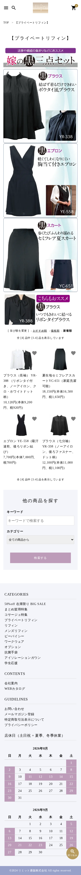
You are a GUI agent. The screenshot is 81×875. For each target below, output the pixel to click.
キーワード (15, 512)
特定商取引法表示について (24, 719)
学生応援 (11, 663)
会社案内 (11, 683)
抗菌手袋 (11, 652)
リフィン (11, 625)
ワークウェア (14, 641)
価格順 (55, 330)
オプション (12, 647)
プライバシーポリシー (21, 725)
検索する (40, 558)
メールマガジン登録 (19, 714)
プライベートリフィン (21, 620)
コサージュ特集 (16, 614)
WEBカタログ (14, 688)
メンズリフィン (16, 631)
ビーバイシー (14, 636)
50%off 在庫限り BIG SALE (25, 604)
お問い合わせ (14, 709)
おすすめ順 (40, 330)
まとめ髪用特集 (16, 609)
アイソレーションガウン (22, 657)
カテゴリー (15, 531)
